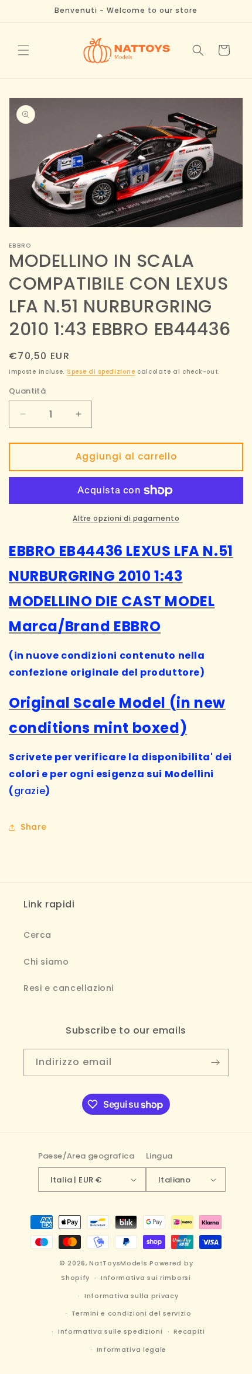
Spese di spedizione (101, 371)
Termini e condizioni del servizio (131, 1313)
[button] (23, 50)
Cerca (37, 935)
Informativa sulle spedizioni (110, 1331)
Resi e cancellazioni (68, 988)
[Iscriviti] (215, 1062)
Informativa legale (132, 1349)
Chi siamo (46, 962)
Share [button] (34, 827)
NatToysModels (118, 1263)
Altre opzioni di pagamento (126, 518)
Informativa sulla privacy (131, 1295)
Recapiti (189, 1331)
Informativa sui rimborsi (146, 1277)
